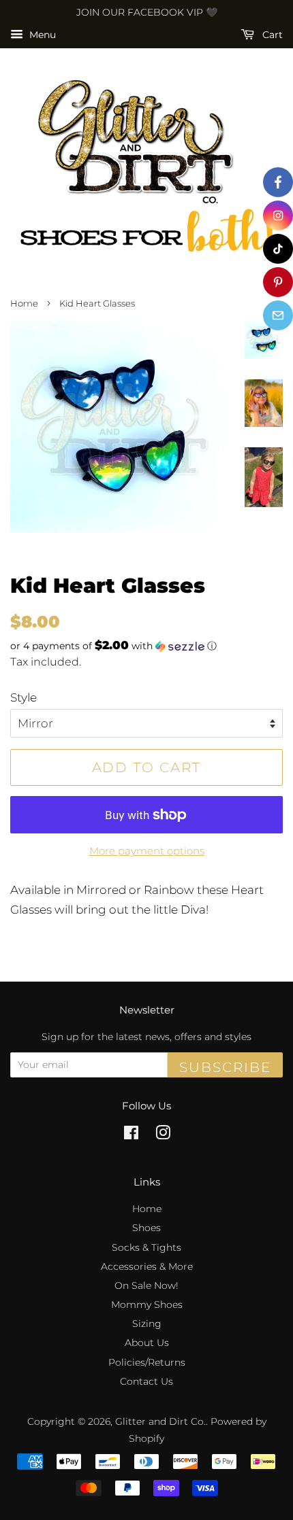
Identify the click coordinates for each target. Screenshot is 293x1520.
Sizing (146, 1323)
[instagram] (278, 215)
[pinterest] (278, 282)
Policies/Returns (146, 1362)
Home (24, 303)
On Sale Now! (146, 1285)
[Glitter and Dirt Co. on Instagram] (162, 1135)
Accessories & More (147, 1266)
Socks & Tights (146, 1247)
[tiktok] (278, 249)
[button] (146, 646)
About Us (147, 1342)
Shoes (146, 1228)
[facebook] (278, 182)
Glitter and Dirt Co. (160, 1421)
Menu (41, 35)
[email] (278, 315)
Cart (271, 35)
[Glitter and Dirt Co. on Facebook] (131, 1135)
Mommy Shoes (147, 1304)
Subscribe (225, 1067)
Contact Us (146, 1381)
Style (23, 697)
